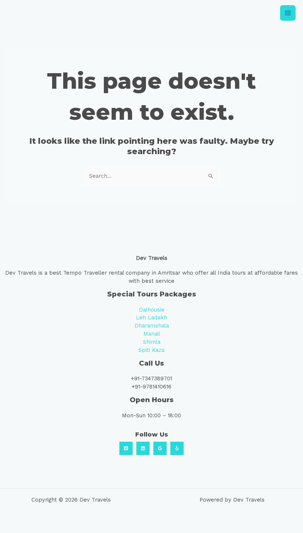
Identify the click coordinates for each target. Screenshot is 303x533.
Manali (151, 333)
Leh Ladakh (151, 317)
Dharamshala (152, 325)
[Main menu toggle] (288, 13)
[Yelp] (177, 448)
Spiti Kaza (151, 350)
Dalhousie (151, 309)
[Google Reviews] (160, 448)
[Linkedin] (143, 448)
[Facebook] (126, 448)
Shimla (151, 342)
